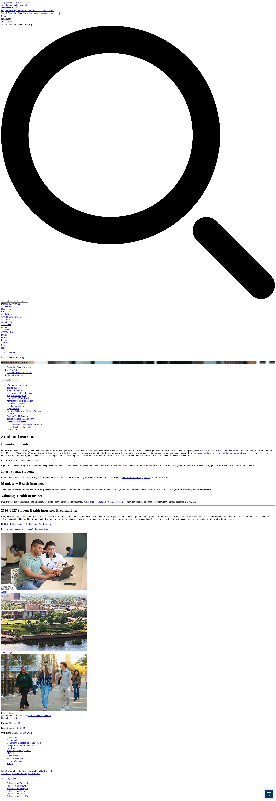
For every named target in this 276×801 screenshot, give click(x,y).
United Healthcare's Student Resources (105, 502)
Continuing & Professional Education (24, 743)
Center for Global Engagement (136, 477)
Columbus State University (19, 367)
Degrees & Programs (11, 10)
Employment (13, 748)
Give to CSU (7, 317)
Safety (10, 763)
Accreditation (13, 740)
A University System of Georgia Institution (20, 773)
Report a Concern (15, 761)
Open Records (13, 755)
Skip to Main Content (11, 2)
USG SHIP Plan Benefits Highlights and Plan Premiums (26, 524)
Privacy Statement (15, 758)
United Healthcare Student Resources (221, 450)
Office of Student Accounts (19, 372)
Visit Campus (7, 652)
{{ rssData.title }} (9, 352)
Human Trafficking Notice (19, 750)
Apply (4, 592)
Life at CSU (48, 10)
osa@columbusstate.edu (39, 529)
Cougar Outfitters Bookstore (20, 745)
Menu (3, 16)
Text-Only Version (9, 778)
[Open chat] (269, 794)
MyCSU (17, 317)
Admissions (26, 10)
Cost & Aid (37, 10)
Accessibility (13, 737)
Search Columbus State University (16, 13)
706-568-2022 (25, 733)
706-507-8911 (21, 728)
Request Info (7, 713)
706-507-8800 (15, 723)
